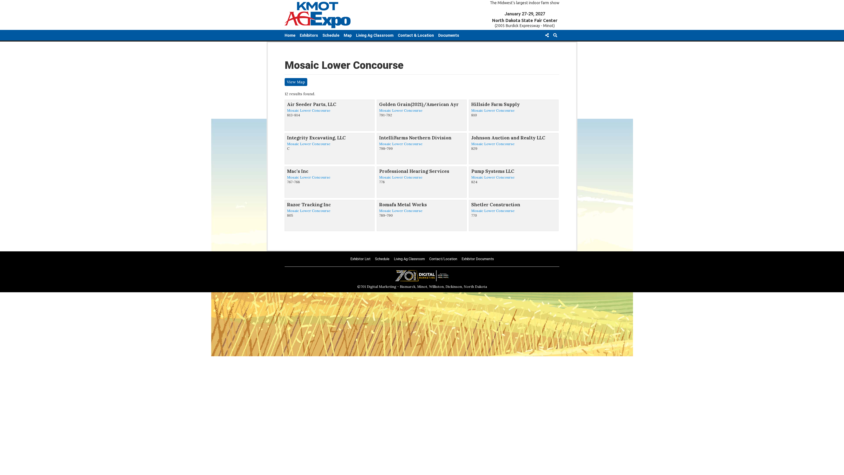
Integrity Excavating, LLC (316, 138)
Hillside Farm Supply (495, 104)
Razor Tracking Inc (309, 205)
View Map (296, 81)
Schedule (330, 35)
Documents (448, 35)
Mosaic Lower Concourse (308, 110)
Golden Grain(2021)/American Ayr (419, 104)
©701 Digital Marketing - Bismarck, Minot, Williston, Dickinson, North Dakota (422, 286)
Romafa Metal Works (403, 205)
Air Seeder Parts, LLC (311, 104)
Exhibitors (309, 35)
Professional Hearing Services (414, 171)
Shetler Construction (495, 205)
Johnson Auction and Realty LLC (508, 138)
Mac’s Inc (297, 171)
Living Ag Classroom (374, 35)
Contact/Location (443, 259)
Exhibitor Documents (478, 259)
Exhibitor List (360, 259)
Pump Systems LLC (492, 171)
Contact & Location (416, 35)
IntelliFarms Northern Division (415, 138)
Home (290, 35)
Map (348, 35)
